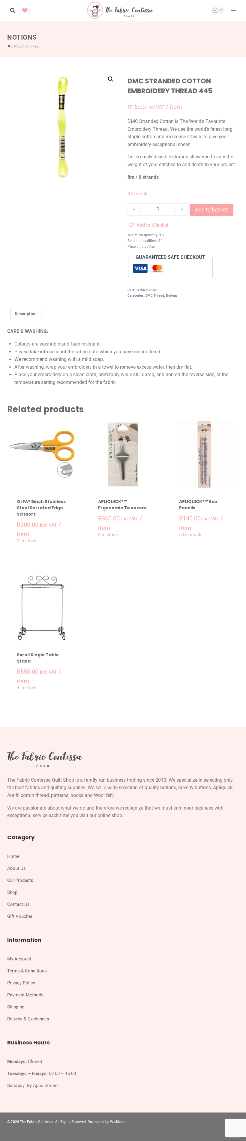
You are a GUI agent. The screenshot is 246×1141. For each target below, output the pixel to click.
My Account (19, 959)
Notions (22, 37)
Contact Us (18, 904)
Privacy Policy (21, 983)
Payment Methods (25, 995)
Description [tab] (26, 313)
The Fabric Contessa (36, 1122)
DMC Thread (155, 296)
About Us (16, 868)
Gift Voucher (19, 916)
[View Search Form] (12, 10)
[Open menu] (233, 10)
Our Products (20, 880)
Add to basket (211, 209)
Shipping (15, 1007)
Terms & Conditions (27, 971)
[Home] (8, 46)
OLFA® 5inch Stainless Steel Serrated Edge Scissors (41, 508)
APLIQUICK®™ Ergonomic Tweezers (122, 505)
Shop (12, 892)
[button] (110, 79)
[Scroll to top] (235, 1123)
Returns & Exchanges (28, 1019)
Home (13, 856)
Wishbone (118, 1122)
